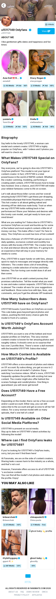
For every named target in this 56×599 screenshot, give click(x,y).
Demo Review (32, 592)
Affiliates (37, 595)
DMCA (45, 592)
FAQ (22, 592)
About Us (13, 592)
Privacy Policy (21, 595)
